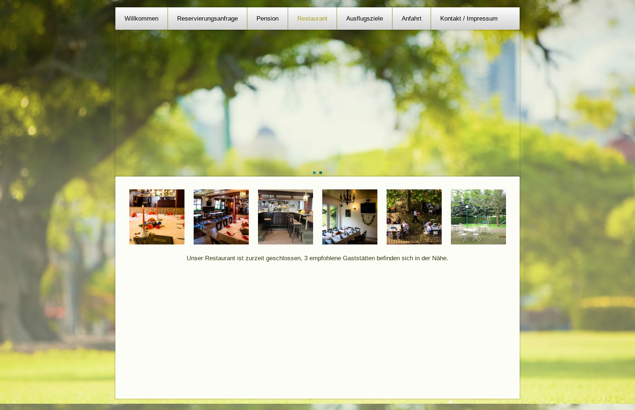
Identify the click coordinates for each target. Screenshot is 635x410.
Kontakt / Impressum (469, 18)
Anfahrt (411, 18)
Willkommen (141, 18)
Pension (267, 18)
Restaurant (312, 18)
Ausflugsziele (364, 18)
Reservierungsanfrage (207, 18)
